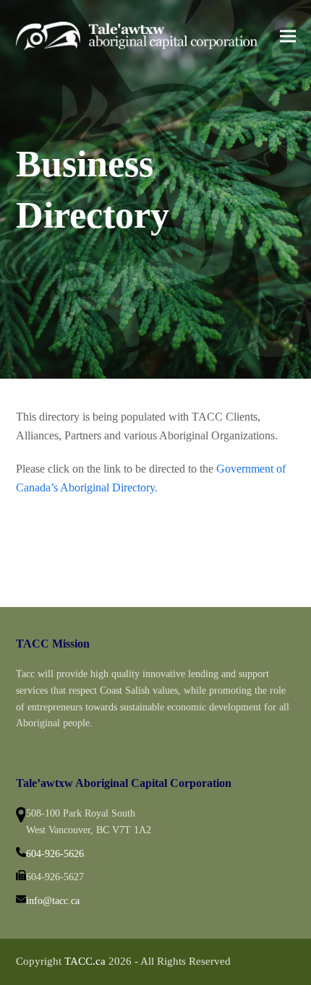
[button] (288, 36)
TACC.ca (85, 961)
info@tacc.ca (53, 900)
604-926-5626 (55, 853)
